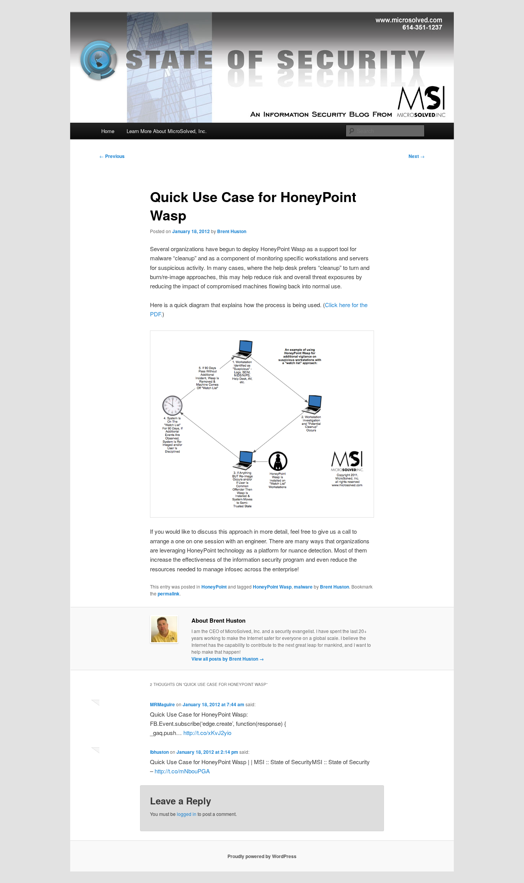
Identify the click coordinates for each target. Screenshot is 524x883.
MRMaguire (162, 704)
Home (107, 131)
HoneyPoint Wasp (272, 586)
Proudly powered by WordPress (262, 856)
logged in (186, 814)
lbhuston (159, 751)
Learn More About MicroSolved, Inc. (167, 131)
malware (303, 586)
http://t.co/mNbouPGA (182, 771)
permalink (169, 593)
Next (417, 156)
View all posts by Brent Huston (227, 658)
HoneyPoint (214, 586)
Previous (112, 156)
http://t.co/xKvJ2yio (207, 732)
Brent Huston (231, 231)
